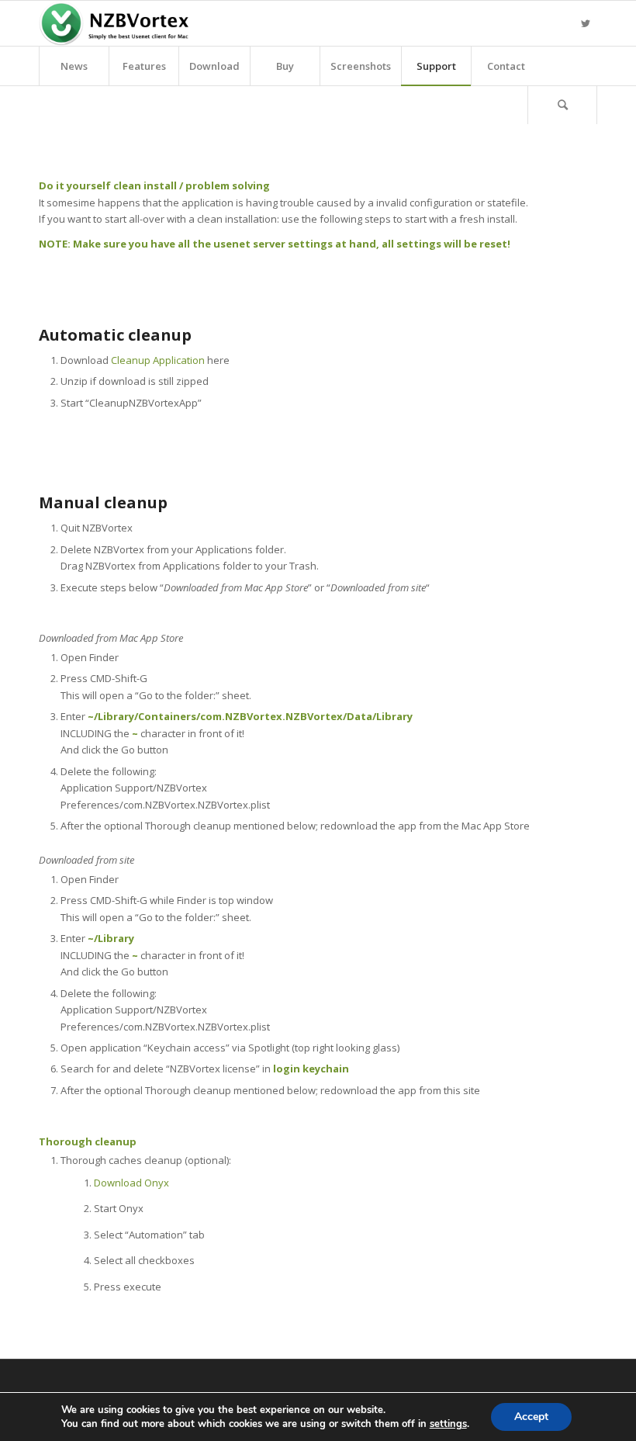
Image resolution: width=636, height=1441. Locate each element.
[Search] (562, 104)
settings (448, 1424)
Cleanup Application (158, 360)
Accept (531, 1416)
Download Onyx (131, 1183)
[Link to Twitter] (585, 23)
